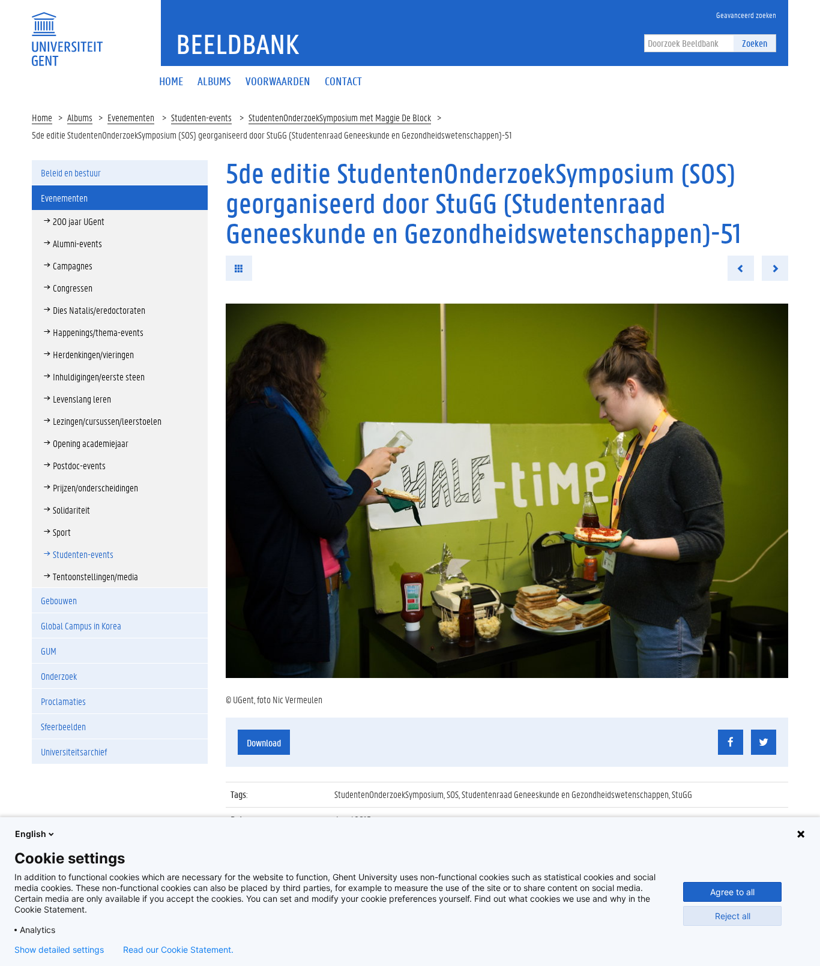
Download (264, 742)
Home (42, 117)
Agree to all (732, 892)
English (30, 834)
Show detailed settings (59, 950)
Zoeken (754, 43)
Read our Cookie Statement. (178, 950)
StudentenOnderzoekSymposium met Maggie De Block (340, 117)
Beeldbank (237, 44)
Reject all (732, 916)
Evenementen (130, 117)
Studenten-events (201, 117)
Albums (79, 117)
